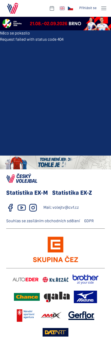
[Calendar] (51, 8)
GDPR (89, 221)
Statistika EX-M (27, 193)
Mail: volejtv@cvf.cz (61, 208)
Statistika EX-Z (72, 193)
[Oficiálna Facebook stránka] (10, 208)
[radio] (62, 8)
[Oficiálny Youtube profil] (22, 208)
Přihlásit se (88, 8)
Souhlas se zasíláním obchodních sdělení (43, 221)
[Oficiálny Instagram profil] (33, 208)
